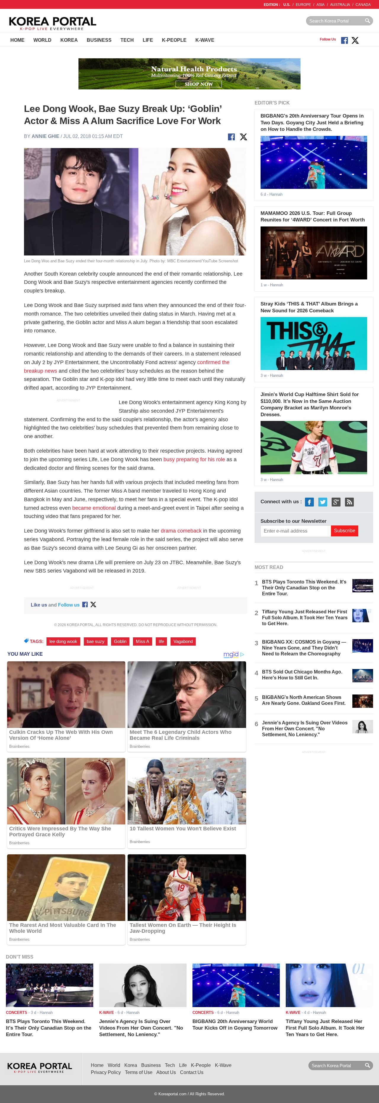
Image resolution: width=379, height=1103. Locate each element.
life (161, 641)
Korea (69, 40)
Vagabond (183, 641)
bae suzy (96, 641)
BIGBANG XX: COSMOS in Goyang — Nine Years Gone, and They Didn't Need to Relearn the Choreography (304, 647)
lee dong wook (63, 641)
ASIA (321, 5)
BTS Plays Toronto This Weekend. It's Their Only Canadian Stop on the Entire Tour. (304, 587)
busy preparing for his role (194, 459)
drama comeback (181, 531)
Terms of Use (138, 1072)
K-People (174, 40)
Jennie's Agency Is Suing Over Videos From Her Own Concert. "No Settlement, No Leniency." (305, 728)
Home (17, 40)
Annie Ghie (46, 136)
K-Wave (204, 40)
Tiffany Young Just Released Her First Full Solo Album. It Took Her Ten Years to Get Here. (305, 617)
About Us (166, 1072)
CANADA (363, 5)
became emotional (94, 508)
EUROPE (303, 5)
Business (99, 40)
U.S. (286, 5)
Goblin (120, 641)
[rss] (349, 502)
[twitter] (323, 502)
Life (148, 40)
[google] (336, 502)
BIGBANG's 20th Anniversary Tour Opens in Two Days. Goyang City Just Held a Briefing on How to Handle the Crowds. (312, 122)
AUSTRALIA (340, 5)
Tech (127, 40)
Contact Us (191, 1072)
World (42, 40)
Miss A (142, 641)
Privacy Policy (106, 1072)
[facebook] (309, 502)
